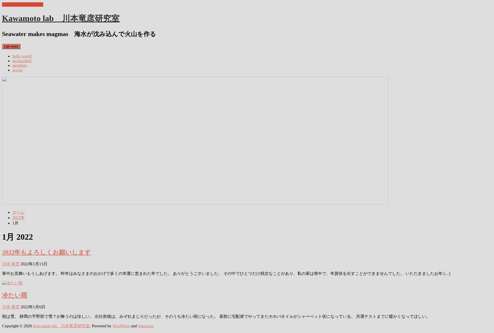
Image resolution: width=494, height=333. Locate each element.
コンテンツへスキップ (22, 4)
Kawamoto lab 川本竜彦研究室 (61, 18)
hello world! (22, 56)
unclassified (21, 61)
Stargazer (145, 326)
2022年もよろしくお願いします (46, 252)
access (17, 70)
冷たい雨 (14, 295)
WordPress (121, 326)
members (19, 65)
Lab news (11, 46)
